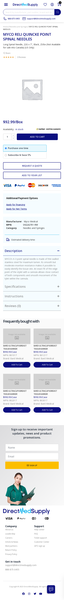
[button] (6, 4)
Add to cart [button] (16, 364)
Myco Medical (31, 221)
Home (5, 26)
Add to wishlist (32, 175)
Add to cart (37, 136)
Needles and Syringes (19, 26)
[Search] (58, 12)
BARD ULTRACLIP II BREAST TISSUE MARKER (14, 347)
